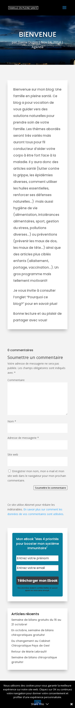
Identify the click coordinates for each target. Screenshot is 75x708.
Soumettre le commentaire (50, 487)
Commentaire (16, 380)
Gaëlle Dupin (28, 42)
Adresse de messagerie (23, 438)
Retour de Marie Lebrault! (29, 652)
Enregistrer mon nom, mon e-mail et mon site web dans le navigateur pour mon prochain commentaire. (37, 475)
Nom (12, 421)
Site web (13, 454)
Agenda (37, 47)
